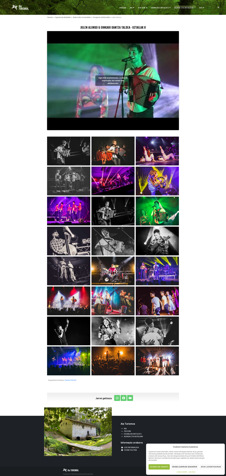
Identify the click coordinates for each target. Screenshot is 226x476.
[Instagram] (117, 398)
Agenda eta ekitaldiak (63, 17)
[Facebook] (124, 398)
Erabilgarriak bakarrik (184, 467)
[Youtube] (130, 398)
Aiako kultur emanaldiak (82, 17)
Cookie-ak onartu (159, 467)
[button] (218, 7)
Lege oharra (191, 472)
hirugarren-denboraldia (101, 17)
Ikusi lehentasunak (211, 467)
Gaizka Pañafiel (70, 380)
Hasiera (50, 17)
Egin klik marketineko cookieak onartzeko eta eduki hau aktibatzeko (113, 80)
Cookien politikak (182, 472)
